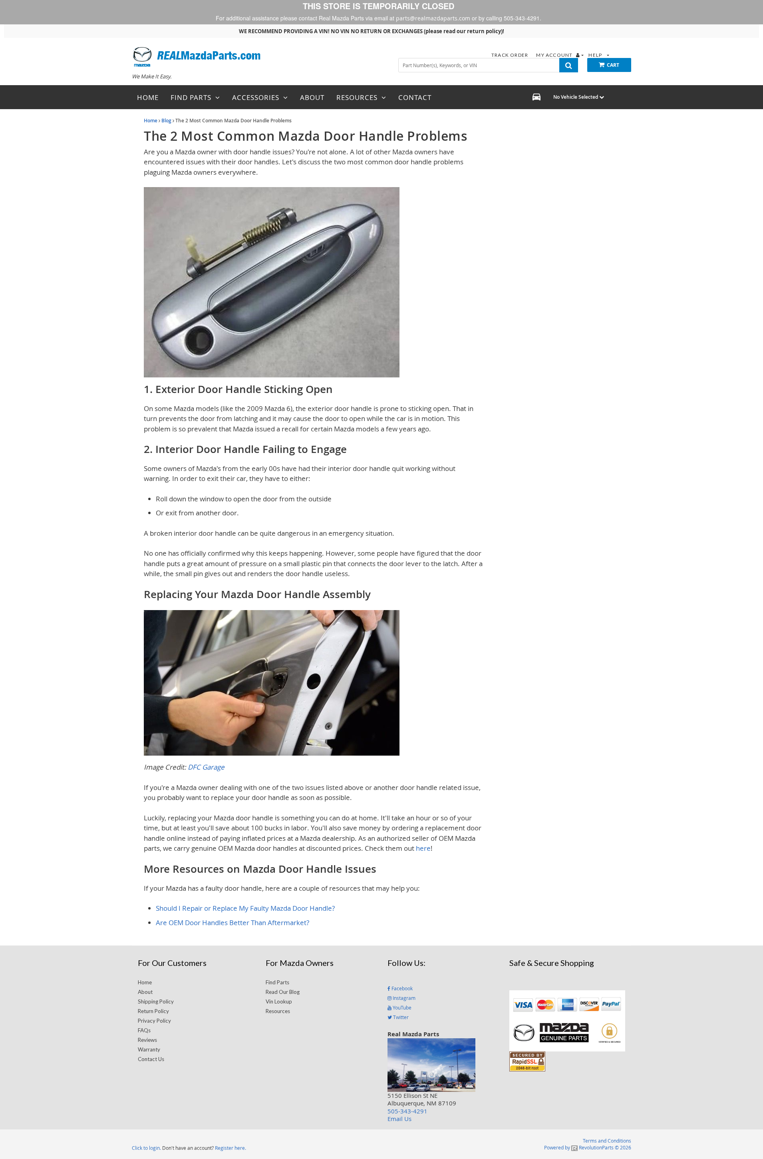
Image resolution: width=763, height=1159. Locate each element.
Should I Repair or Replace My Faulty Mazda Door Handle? (245, 908)
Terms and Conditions (607, 1140)
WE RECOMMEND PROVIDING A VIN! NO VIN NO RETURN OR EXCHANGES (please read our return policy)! (371, 31)
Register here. (230, 1148)
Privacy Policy (154, 1020)
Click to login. (146, 1148)
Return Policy (153, 1011)
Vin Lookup (279, 1001)
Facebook (401, 988)
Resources (278, 1011)
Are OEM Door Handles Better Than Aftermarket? (232, 922)
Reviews (147, 1040)
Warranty (149, 1049)
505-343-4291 (407, 1111)
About (145, 992)
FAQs (144, 1030)
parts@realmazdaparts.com (433, 18)
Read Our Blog (283, 992)
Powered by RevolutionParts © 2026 (587, 1147)
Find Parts (277, 982)
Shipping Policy (156, 1001)
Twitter (400, 1017)
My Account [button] (555, 55)
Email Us (399, 1119)
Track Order (510, 55)
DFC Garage (206, 767)
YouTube (401, 1007)
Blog (166, 120)
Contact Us (151, 1059)
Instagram (403, 998)
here (423, 848)
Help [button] (595, 55)
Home (150, 120)
